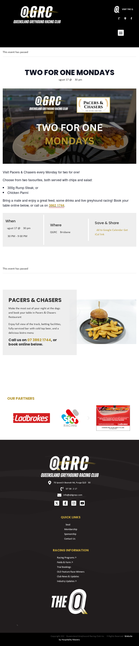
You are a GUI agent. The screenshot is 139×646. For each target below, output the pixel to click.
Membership (70, 529)
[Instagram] (73, 503)
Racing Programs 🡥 (66, 557)
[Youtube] (82, 503)
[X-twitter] (56, 503)
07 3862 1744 (39, 339)
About (67, 524)
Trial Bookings (64, 567)
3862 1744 (56, 205)
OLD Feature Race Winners (70, 572)
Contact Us (69, 539)
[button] (121, 33)
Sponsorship (70, 534)
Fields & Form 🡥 (65, 562)
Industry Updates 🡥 (67, 581)
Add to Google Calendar (109, 230)
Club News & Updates (68, 576)
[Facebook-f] (65, 503)
